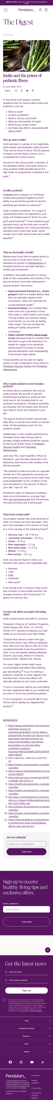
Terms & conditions (35, 1082)
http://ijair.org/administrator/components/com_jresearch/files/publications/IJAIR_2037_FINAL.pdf (29, 800)
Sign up (26, 990)
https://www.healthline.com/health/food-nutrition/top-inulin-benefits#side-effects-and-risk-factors (28, 822)
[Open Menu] (5, 9)
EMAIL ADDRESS (11, 904)
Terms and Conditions (36, 1010)
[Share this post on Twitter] (27, 91)
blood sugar (40, 335)
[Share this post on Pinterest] (33, 91)
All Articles (8, 34)
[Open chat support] (47, 950)
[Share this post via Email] (16, 91)
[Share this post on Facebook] (22, 91)
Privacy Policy (24, 1010)
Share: (8, 91)
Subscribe (26, 851)
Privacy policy (36, 1088)
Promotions (35, 1075)
